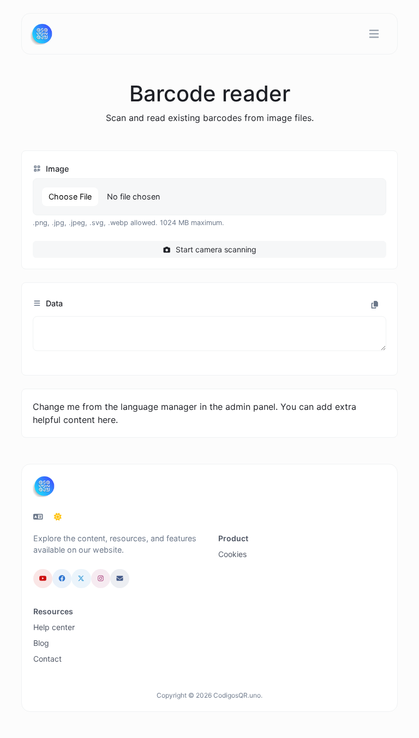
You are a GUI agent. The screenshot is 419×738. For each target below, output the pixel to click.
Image (56, 168)
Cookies (232, 554)
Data (53, 303)
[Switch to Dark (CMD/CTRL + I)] (57, 517)
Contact (47, 658)
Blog (41, 643)
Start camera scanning (214, 249)
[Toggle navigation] (374, 34)
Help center (54, 627)
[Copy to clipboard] (375, 305)
